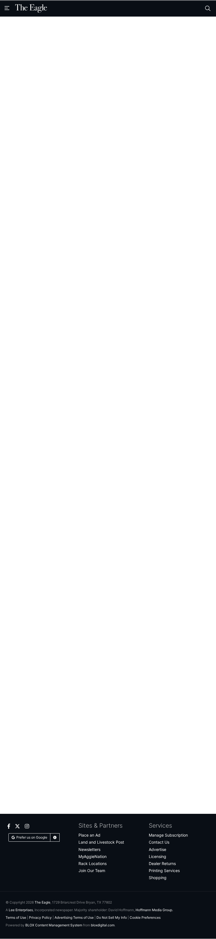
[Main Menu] (7, 8)
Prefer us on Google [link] (31, 837)
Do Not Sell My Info (111, 917)
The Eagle (42, 902)
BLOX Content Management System (53, 925)
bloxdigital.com (102, 925)
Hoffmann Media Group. (154, 910)
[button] (55, 837)
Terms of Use (16, 917)
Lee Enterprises (21, 910)
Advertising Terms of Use (74, 917)
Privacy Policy (40, 917)
